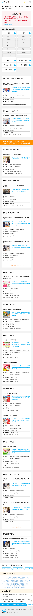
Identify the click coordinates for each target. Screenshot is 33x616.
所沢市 (3, 578)
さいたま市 (4, 577)
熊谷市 (14, 577)
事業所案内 (13, 609)
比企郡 (17, 587)
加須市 (12, 578)
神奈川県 (9, 39)
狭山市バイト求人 (6, 569)
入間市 (7, 581)
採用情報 (24, 609)
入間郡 (14, 585)
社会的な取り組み (19, 609)
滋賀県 (24, 49)
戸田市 (3, 581)
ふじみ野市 (4, 585)
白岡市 (9, 585)
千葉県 (9, 42)
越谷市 (26, 580)
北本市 (12, 583)
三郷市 (27, 583)
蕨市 (30, 580)
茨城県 (9, 55)
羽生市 (3, 580)
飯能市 (7, 578)
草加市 (21, 580)
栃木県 (9, 52)
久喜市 (7, 583)
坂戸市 (7, 584)
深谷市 (12, 580)
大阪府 (24, 36)
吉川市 (27, 584)
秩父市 (28, 577)
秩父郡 (13, 587)
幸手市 (12, 584)
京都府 (24, 39)
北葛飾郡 (4, 587)
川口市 (18, 577)
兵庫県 (24, 42)
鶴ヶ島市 (17, 584)
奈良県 (24, 45)
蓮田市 (3, 584)
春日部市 (28, 578)
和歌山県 (24, 52)
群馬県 (9, 49)
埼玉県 (9, 45)
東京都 (9, 36)
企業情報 (8, 609)
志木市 (16, 581)
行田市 (23, 577)
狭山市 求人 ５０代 (18, 569)
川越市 (9, 577)
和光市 (21, 581)
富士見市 (22, 583)
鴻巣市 (7, 580)
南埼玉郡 (23, 587)
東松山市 (22, 578)
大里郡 (18, 585)
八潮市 (16, 583)
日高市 (22, 584)
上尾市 (16, 580)
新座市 (26, 581)
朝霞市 (12, 581)
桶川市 (3, 583)
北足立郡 (24, 585)
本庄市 (16, 578)
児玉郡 (8, 587)
